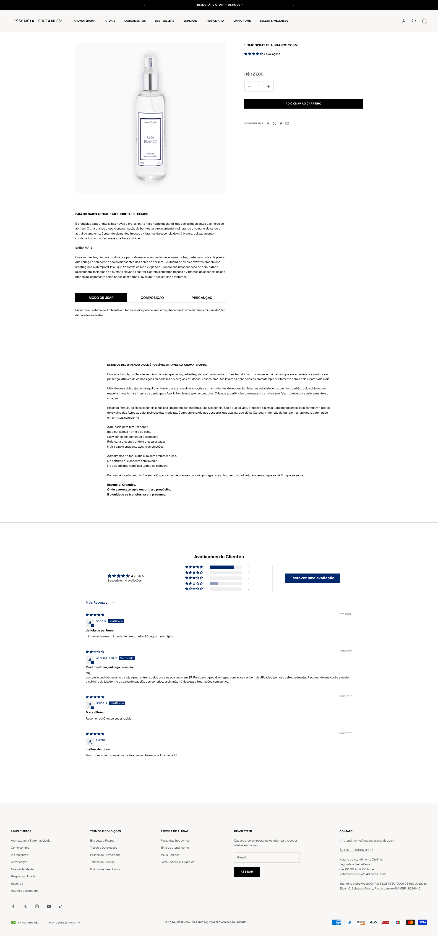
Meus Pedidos (170, 855)
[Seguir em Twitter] (25, 906)
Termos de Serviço (102, 862)
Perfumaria (215, 21)
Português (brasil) (62, 922)
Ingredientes (19, 855)
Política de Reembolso (105, 869)
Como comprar (21, 848)
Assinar (247, 871)
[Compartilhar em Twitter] (274, 123)
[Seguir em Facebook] (13, 906)
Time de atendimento (175, 848)
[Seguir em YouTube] (49, 906)
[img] (95, 615)
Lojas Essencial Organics (177, 862)
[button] (253, 54)
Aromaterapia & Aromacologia (30, 840)
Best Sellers (164, 21)
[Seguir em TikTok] (60, 906)
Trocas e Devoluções (103, 848)
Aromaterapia (85, 21)
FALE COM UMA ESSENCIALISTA (238, 5)
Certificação (19, 862)
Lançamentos (135, 21)
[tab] (101, 298)
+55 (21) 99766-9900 (358, 850)
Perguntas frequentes (175, 840)
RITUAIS (110, 21)
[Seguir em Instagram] (37, 906)
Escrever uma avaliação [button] (312, 578)
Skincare (190, 21)
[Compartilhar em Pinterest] (281, 123)
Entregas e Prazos (102, 840)
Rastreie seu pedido (24, 891)
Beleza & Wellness (274, 21)
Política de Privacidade (105, 855)
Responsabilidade (23, 876)
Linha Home (242, 21)
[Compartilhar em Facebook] (268, 123)
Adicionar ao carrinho (303, 103)
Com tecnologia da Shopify (228, 922)
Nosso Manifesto (22, 869)
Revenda (17, 884)
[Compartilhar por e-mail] (287, 123)
